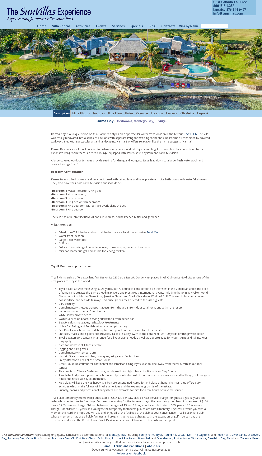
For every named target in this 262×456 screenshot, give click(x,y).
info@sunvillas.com (228, 13)
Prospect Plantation (124, 438)
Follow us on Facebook (131, 453)
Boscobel (144, 438)
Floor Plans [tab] (115, 113)
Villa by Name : (189, 26)
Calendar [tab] (142, 113)
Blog (152, 26)
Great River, (185, 434)
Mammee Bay (61, 438)
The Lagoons (201, 434)
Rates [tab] (129, 113)
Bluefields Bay (216, 438)
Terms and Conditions (129, 446)
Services (118, 26)
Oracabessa (164, 438)
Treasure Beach (250, 438)
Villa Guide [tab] (187, 113)
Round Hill (170, 434)
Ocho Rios (32, 438)
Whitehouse (198, 438)
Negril (230, 438)
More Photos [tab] (81, 113)
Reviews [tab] (171, 113)
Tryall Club (190, 134)
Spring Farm (146, 434)
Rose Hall (222, 434)
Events (101, 26)
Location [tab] (157, 113)
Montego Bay (117, 434)
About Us (153, 446)
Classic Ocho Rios (99, 438)
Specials (136, 26)
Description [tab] (62, 113)
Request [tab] (202, 113)
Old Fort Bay (79, 438)
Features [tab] (99, 113)
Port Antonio (182, 438)
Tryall (159, 434)
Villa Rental (61, 26)
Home (41, 26)
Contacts (168, 26)
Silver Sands (239, 434)
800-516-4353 (223, 5)
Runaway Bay (16, 438)
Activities (83, 26)
